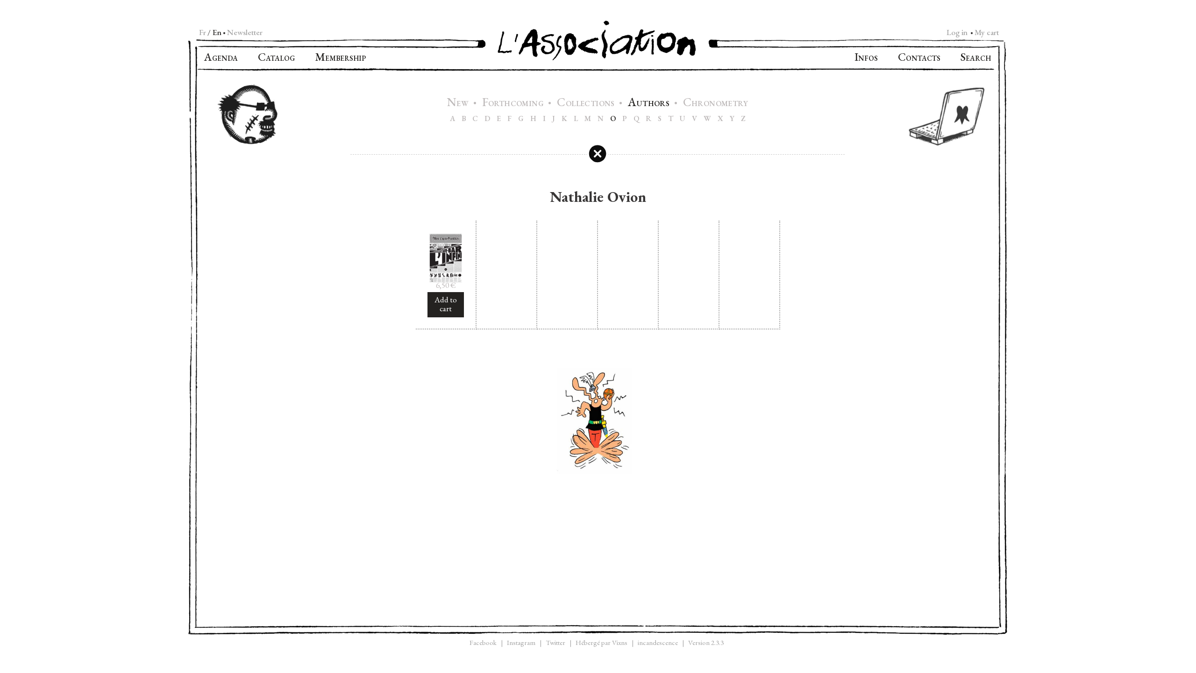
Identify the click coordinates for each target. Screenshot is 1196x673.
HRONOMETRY (715, 103)
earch (976, 58)
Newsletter (245, 32)
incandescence (658, 642)
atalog (276, 58)
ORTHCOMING (514, 103)
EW (459, 103)
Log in (957, 32)
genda (221, 58)
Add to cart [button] (445, 304)
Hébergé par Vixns (601, 642)
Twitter (555, 642)
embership (340, 58)
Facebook (483, 642)
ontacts (919, 58)
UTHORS (649, 103)
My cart (987, 32)
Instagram (521, 642)
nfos (866, 58)
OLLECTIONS (587, 103)
